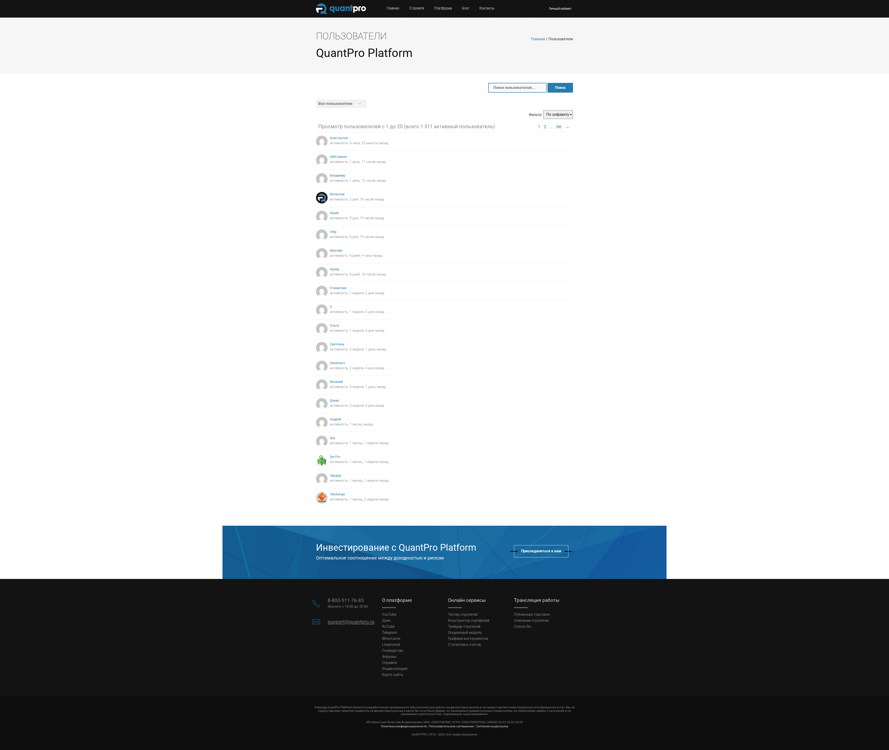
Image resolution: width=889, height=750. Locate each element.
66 (558, 126)
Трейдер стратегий (464, 626)
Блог (465, 8)
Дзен (386, 620)
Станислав (338, 288)
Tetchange (337, 494)
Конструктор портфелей (468, 620)
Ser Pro (335, 457)
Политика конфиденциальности (404, 726)
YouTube (389, 614)
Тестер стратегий (462, 614)
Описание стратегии (531, 620)
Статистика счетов (464, 644)
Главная (393, 8)
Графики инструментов (468, 638)
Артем (334, 269)
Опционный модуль (465, 632)
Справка (389, 662)
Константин (339, 138)
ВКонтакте (391, 638)
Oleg (333, 232)
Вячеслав (337, 194)
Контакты (486, 8)
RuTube (388, 626)
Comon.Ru (522, 626)
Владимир (337, 176)
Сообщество (392, 650)
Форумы (389, 656)
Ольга (334, 326)
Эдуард (335, 476)
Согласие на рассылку (492, 726)
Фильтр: (535, 114)
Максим (336, 251)
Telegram (389, 632)
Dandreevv (337, 363)
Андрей (335, 419)
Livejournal (391, 644)
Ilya (332, 438)
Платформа (443, 8)
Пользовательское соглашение (451, 726)
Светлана (337, 344)
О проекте (416, 8)
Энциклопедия (394, 668)
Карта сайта (392, 674)
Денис (334, 401)
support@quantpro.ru (351, 622)
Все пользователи (340, 103)
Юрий (334, 213)
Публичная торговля (532, 614)
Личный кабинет (560, 8)
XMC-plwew (338, 157)
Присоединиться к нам (541, 551)
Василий (336, 382)
